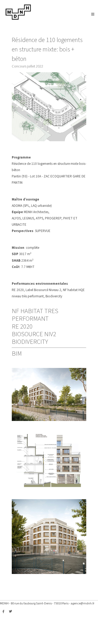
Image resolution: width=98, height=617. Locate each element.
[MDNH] (18, 18)
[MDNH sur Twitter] (10, 611)
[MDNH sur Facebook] (3, 611)
